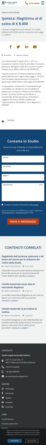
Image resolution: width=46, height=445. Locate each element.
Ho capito (15, 441)
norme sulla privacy (8, 213)
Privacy (5, 428)
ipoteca (11, 120)
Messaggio (7, 185)
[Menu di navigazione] (42, 3)
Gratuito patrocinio (10, 423)
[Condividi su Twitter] (18, 47)
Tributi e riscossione (10, 12)
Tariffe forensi (8, 419)
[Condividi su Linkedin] (26, 47)
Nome (5, 157)
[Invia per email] (35, 47)
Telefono (7, 166)
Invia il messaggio (23, 221)
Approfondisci (32, 441)
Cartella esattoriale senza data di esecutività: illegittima (18, 286)
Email (5, 176)
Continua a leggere (26, 276)
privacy (35, 205)
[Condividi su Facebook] (10, 47)
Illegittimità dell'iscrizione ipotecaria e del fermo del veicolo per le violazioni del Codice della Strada (23, 259)
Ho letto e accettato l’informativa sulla (21, 205)
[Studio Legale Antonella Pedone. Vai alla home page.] (9, 3)
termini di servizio (21, 213)
